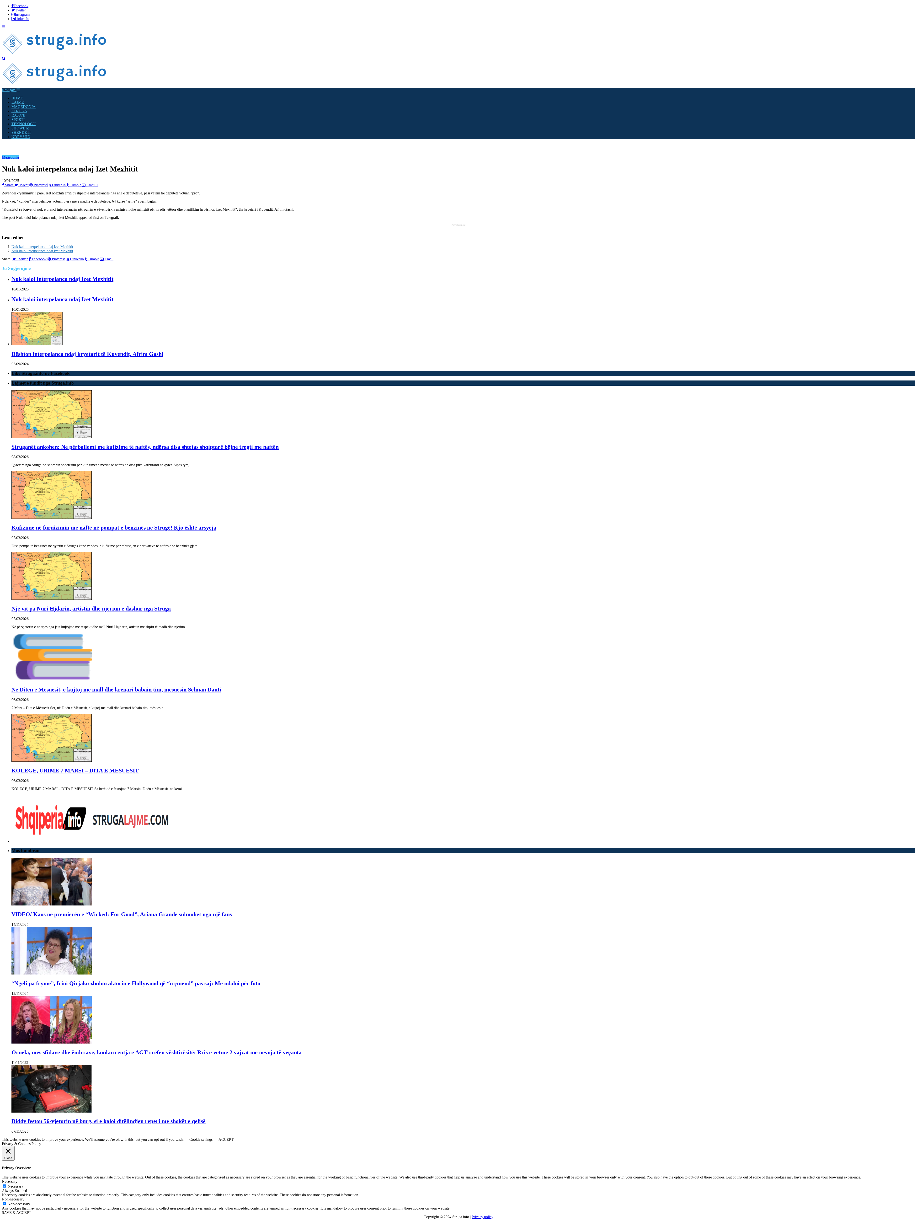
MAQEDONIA (23, 107)
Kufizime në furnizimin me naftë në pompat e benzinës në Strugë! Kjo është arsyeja (113, 528)
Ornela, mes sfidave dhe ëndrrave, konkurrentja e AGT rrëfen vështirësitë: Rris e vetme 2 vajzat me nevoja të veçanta (156, 1052)
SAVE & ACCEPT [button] (16, 1212)
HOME (17, 98)
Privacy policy (482, 1217)
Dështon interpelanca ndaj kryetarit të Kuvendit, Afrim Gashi (87, 354)
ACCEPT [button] (226, 1139)
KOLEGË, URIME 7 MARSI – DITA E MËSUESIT (75, 770)
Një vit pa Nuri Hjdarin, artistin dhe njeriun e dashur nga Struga (91, 608)
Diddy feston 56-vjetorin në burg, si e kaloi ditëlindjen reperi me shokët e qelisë (108, 1121)
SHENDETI (21, 132)
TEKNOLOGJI (23, 124)
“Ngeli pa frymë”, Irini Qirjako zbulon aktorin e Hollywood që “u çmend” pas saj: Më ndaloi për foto (135, 983)
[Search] (3, 58)
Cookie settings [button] (201, 1139)
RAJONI (18, 115)
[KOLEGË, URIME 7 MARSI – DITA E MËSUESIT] (51, 760)
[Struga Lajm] (55, 54)
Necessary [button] (9, 1181)
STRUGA (19, 111)
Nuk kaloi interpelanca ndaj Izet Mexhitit (42, 247)
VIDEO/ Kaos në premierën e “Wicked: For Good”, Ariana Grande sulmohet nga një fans (121, 914)
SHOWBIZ (20, 128)
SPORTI (18, 120)
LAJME (17, 102)
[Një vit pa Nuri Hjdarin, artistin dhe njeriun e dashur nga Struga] (51, 598)
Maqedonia (10, 157)
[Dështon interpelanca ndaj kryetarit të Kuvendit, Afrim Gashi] (37, 344)
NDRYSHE (20, 137)
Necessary (15, 1186)
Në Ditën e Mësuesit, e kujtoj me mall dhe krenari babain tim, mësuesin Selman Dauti (116, 689)
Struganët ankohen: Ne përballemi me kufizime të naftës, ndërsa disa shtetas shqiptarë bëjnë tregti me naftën (145, 447)
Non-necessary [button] (13, 1199)
